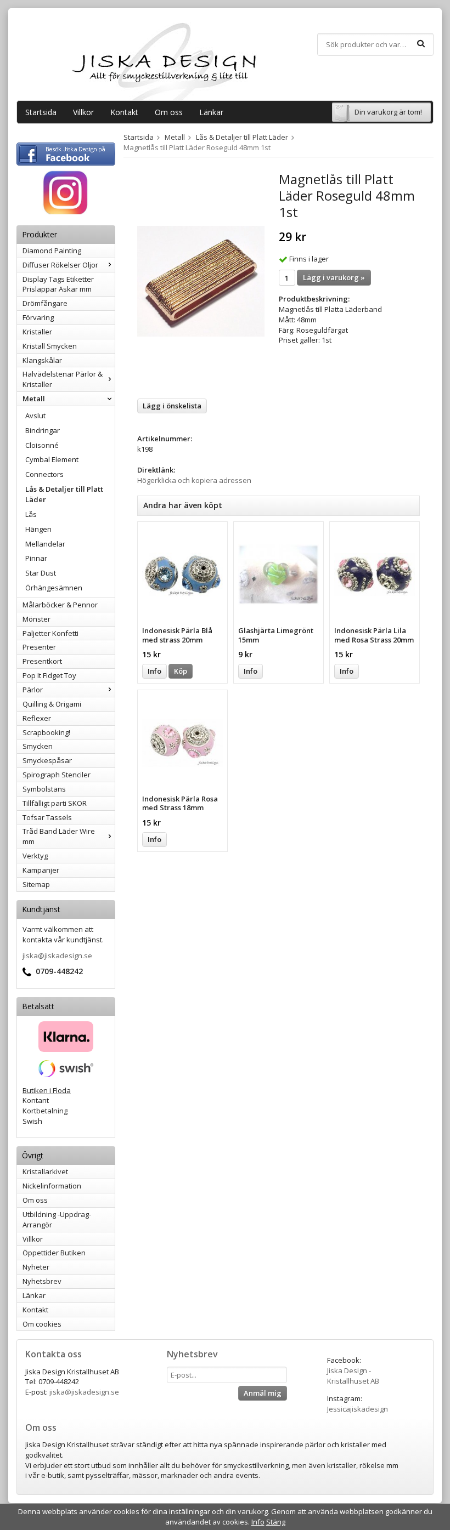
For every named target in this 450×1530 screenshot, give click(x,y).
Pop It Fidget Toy (49, 675)
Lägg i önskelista (172, 406)
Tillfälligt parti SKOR (54, 803)
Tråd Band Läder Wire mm (58, 836)
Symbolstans (44, 789)
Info (154, 671)
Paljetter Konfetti (50, 633)
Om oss (169, 112)
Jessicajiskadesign (357, 1409)
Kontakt (124, 112)
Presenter (39, 647)
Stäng (275, 1522)
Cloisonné (42, 445)
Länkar (211, 112)
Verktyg (35, 856)
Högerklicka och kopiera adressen (194, 480)
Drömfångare (45, 303)
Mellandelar (45, 544)
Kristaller (37, 332)
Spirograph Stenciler (56, 775)
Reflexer (36, 718)
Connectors (44, 474)
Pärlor (32, 690)
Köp (180, 671)
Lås (31, 514)
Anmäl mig (263, 1393)
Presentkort (42, 661)
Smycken (37, 746)
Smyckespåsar (47, 760)
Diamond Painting (51, 250)
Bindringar (42, 430)
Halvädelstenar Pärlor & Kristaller (62, 379)
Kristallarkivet (45, 1171)
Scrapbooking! (46, 732)
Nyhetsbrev (41, 1281)
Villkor (83, 112)
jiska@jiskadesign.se (57, 955)
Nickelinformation (51, 1186)
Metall (33, 398)
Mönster (36, 619)
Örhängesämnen (53, 588)
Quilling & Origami (51, 704)
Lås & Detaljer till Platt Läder (64, 494)
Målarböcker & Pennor (60, 605)
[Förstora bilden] (201, 281)
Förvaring (38, 317)
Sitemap (36, 884)
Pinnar (36, 558)
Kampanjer (40, 870)
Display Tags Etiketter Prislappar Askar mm (58, 284)
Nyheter (35, 1267)
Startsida (41, 112)
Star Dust (40, 573)
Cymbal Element (51, 459)
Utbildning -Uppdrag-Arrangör (56, 1219)
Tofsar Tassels (47, 817)
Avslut (35, 415)
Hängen (38, 529)
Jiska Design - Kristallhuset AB (353, 1376)
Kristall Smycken (49, 346)
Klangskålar (42, 360)
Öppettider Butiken (54, 1253)
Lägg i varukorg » (334, 277)
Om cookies (41, 1324)
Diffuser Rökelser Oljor (60, 265)
